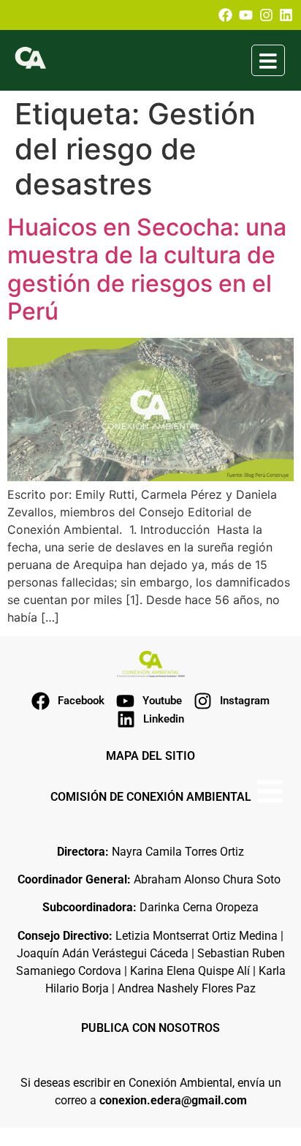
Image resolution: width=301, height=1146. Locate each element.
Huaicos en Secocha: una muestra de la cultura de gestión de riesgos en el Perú (146, 269)
